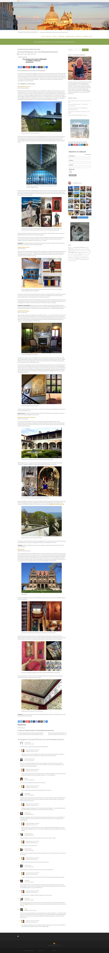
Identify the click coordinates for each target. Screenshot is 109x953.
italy (80, 254)
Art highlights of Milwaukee (33, 60)
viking (80, 259)
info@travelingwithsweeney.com (25, 1)
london (83, 254)
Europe (71, 252)
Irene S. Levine (28, 865)
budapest (87, 247)
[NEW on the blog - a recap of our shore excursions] (76, 200)
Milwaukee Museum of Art (24, 86)
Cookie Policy (86, 36)
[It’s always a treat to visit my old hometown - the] (88, 188)
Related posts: (30, 62)
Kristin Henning (28, 848)
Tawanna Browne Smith (30, 759)
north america (73, 255)
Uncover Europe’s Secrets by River (57, 733)
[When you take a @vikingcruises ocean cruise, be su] (76, 206)
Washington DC (70, 260)
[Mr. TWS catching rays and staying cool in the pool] (76, 188)
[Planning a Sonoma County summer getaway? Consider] (88, 194)
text (71, 172)
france (79, 252)
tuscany (69, 259)
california (70, 249)
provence (83, 255)
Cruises (77, 250)
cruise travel (81, 250)
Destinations (61, 36)
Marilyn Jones (28, 812)
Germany (83, 252)
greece (87, 252)
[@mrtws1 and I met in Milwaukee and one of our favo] (70, 194)
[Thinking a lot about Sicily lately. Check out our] (70, 200)
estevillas (89, 250)
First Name (71, 160)
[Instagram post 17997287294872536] (76, 212)
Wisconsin (37, 49)
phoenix (80, 255)
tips (88, 257)
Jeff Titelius (27, 898)
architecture (23, 730)
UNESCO (73, 259)
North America (29, 49)
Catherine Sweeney (23, 54)
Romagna (70, 257)
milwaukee (43, 730)
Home (43, 36)
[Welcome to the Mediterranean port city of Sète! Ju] (82, 212)
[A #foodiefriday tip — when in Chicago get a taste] (82, 188)
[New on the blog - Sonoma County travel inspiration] (76, 194)
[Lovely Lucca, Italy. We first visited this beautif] (82, 206)
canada (75, 249)
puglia (86, 255)
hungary (76, 254)
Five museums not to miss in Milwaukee (35, 59)
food (75, 252)
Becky (26, 778)
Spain (86, 257)
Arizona (69, 247)
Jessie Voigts (27, 742)
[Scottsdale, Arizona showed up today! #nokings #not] (88, 200)
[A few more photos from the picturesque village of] (70, 212)
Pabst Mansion (21, 549)
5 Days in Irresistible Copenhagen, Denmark (77, 115)
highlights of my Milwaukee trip (56, 504)
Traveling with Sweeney (28, 32)
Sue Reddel (27, 880)
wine (74, 260)
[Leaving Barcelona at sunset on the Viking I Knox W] (88, 212)
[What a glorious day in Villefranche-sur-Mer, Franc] (88, 206)
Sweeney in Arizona (70, 36)
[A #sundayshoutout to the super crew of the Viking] (70, 206)
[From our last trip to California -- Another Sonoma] (82, 194)
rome (73, 257)
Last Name (71, 164)
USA (47, 730)
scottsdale (83, 257)
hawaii (71, 254)
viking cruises (85, 259)
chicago (78, 249)
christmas (83, 249)
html (71, 171)
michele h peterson (29, 833)
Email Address (72, 155)
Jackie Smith (27, 793)
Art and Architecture (33, 730)
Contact (55, 36)
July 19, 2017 (33, 54)
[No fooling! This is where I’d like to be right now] (82, 200)
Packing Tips (78, 36)
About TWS (48, 36)
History (73, 254)
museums (85, 254)
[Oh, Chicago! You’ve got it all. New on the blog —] (70, 188)
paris (77, 255)
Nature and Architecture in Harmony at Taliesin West (30, 733)
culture (85, 250)
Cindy (26, 908)
